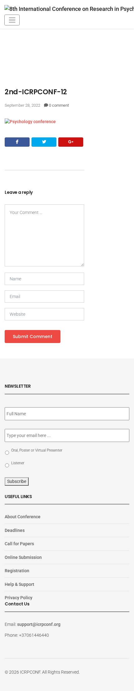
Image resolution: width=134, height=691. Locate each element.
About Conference (23, 516)
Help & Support (19, 584)
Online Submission (23, 557)
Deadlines (15, 530)
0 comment (59, 105)
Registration (17, 570)
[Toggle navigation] (12, 20)
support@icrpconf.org (38, 624)
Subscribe (16, 481)
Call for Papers (19, 543)
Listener (17, 463)
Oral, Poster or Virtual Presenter (36, 450)
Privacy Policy (18, 597)
